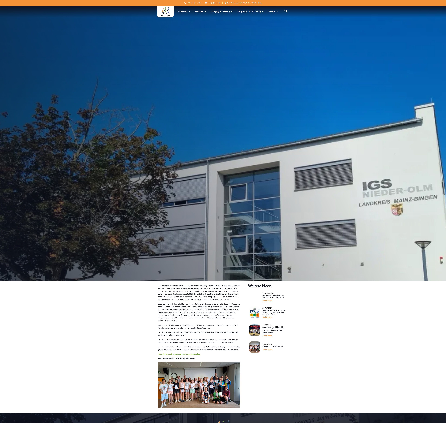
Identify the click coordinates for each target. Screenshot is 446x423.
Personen (199, 12)
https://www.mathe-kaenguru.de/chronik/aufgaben (179, 354)
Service (272, 12)
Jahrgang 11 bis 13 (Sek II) (249, 12)
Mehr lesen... (267, 301)
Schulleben (182, 12)
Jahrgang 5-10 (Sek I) (220, 12)
